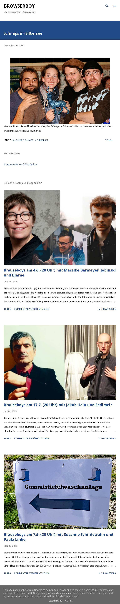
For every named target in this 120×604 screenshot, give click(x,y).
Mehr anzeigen (107, 308)
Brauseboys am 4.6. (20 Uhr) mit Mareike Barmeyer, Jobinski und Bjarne (60, 272)
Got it (68, 600)
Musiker (17, 140)
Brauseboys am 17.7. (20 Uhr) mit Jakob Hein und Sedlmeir (58, 404)
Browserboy (19, 6)
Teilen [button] (108, 140)
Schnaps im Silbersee (35, 140)
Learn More (55, 600)
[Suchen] (107, 5)
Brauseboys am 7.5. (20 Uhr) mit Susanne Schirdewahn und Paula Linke (58, 537)
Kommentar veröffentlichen (21, 164)
